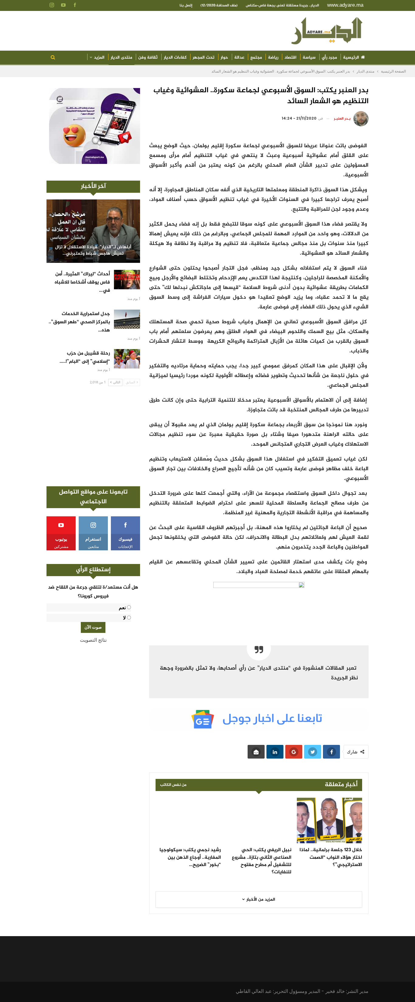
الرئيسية (351, 57)
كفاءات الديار (175, 57)
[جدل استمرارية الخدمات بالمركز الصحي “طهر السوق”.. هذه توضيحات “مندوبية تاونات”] (127, 319)
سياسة (309, 57)
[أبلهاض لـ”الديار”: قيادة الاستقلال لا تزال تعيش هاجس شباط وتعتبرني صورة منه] (93, 231)
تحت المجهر (203, 57)
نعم (122, 607)
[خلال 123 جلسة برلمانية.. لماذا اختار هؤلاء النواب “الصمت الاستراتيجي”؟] (329, 820)
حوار (224, 57)
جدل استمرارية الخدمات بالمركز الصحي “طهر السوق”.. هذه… (79, 322)
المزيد (99, 57)
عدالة (239, 57)
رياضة (273, 57)
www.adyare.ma (345, 5)
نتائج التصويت (93, 640)
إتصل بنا (186, 5)
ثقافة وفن (148, 57)
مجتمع (256, 57)
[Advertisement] (93, 436)
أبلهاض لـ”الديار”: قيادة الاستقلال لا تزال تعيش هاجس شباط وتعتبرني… (93, 250)
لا (124, 618)
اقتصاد (290, 57)
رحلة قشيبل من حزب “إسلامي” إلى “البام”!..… (85, 357)
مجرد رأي (329, 57)
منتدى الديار (121, 57)
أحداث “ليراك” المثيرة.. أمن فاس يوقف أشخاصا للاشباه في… (82, 282)
